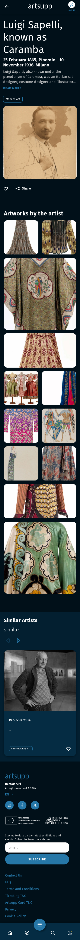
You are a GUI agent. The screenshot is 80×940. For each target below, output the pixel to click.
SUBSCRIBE (37, 859)
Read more (12, 88)
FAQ (8, 882)
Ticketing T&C (15, 896)
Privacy (10, 909)
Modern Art (13, 99)
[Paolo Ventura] (40, 680)
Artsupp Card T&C (18, 903)
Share (26, 188)
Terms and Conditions (22, 889)
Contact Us (13, 875)
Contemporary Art (20, 749)
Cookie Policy (15, 916)
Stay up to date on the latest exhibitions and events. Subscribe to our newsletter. (33, 837)
